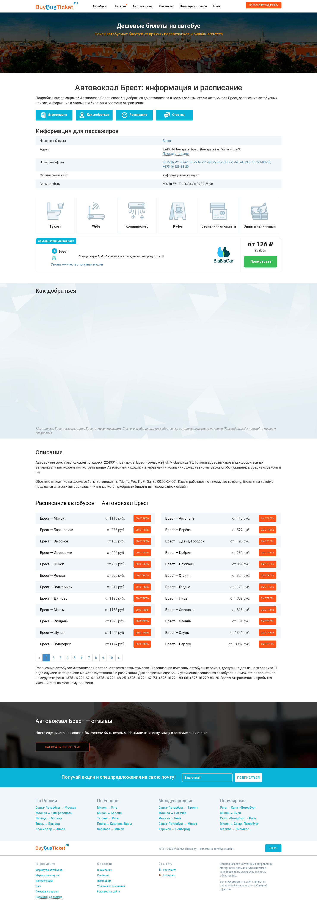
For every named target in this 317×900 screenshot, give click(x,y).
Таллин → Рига (108, 818)
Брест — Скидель (54, 621)
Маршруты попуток (48, 875)
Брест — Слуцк (177, 633)
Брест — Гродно (177, 587)
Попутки (120, 6)
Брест (167, 140)
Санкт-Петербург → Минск (177, 823)
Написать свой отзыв (62, 747)
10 (111, 657)
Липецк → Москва (49, 818)
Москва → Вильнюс (234, 829)
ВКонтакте (169, 870)
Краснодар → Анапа (50, 829)
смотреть (142, 518)
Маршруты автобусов (49, 870)
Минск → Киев (230, 813)
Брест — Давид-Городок (184, 541)
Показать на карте (176, 153)
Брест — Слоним (178, 621)
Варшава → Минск (110, 829)
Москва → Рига (169, 818)
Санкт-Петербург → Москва (56, 807)
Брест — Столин (177, 575)
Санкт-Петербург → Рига (238, 818)
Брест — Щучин (52, 633)
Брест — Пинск (52, 564)
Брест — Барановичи (56, 530)
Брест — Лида (176, 598)
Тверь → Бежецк (48, 823)
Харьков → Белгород (174, 829)
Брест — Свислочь (180, 610)
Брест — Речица (53, 575)
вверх (273, 848)
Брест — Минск (52, 518)
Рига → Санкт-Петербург (238, 807)
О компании (104, 870)
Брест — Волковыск (56, 587)
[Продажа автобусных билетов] (57, 6)
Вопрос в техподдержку (263, 5)
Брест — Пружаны (180, 564)
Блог (216, 6)
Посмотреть (260, 261)
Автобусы (100, 6)
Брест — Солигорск (55, 644)
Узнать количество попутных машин (77, 264)
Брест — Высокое (54, 541)
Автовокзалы (142, 6)
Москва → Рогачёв (172, 813)
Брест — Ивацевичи (56, 553)
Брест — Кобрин (178, 553)
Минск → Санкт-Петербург (239, 823)
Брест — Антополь (179, 518)
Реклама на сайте (108, 891)
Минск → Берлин (109, 813)
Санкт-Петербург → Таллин (178, 807)
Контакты (166, 6)
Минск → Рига (107, 807)
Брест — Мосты (52, 610)
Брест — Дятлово (53, 598)
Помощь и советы (193, 6)
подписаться (248, 777)
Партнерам (104, 880)
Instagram (169, 875)
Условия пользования (111, 886)
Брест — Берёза (178, 530)
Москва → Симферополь (54, 813)
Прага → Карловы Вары (114, 823)
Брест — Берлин (178, 644)
